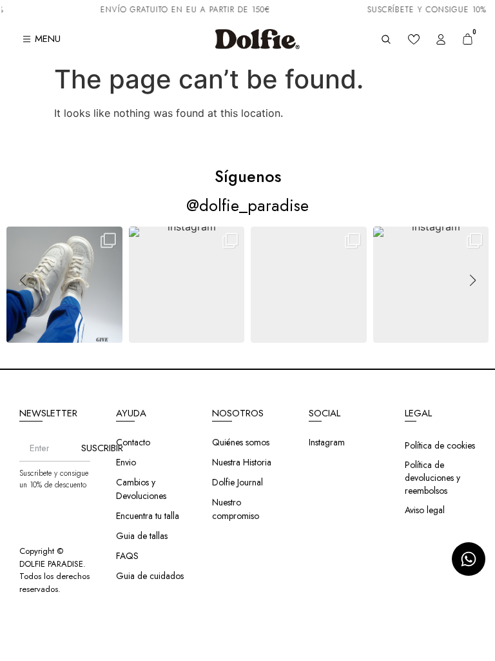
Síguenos (248, 176)
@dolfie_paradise (247, 205)
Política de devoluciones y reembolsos (432, 477)
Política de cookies (440, 445)
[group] (64, 285)
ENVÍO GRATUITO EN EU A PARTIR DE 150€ (180, 9)
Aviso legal (425, 509)
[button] (247, 334)
